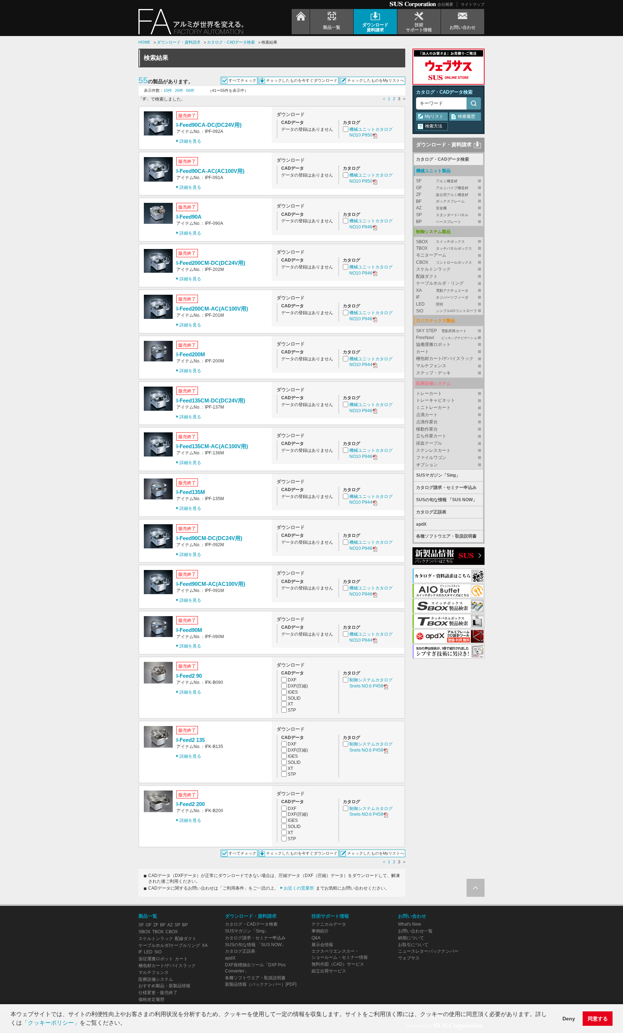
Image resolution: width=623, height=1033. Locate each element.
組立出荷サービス (329, 971)
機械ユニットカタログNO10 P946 (371, 270)
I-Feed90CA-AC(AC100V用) (210, 171)
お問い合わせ (412, 916)
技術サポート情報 (330, 916)
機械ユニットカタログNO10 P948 (371, 224)
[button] (128, 1024)
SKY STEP (441, 330)
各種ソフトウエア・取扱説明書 (446, 536)
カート (422, 351)
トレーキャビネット (435, 400)
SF (437, 180)
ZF (442, 194)
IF (442, 297)
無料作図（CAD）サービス (338, 964)
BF (440, 201)
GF (442, 187)
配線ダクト (427, 276)
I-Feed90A (189, 217)
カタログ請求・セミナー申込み (446, 487)
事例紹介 (320, 931)
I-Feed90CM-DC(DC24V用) (209, 538)
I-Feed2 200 (190, 804)
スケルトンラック (433, 269)
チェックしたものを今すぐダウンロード (301, 80)
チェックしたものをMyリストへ (375, 80)
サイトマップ (473, 4)
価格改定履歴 (151, 999)
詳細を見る (190, 141)
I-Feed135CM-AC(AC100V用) (212, 446)
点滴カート (427, 414)
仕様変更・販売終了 (157, 992)
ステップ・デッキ (433, 372)
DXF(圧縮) (298, 686)
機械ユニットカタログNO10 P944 (371, 362)
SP (442, 214)
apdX (421, 524)
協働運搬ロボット (433, 344)
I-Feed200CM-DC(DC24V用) (210, 263)
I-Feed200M (190, 354)
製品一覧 (147, 916)
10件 (168, 90)
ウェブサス (409, 958)
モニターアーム (431, 255)
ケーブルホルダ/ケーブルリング (169, 945)
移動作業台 (427, 429)
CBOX (444, 262)
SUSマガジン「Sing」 (438, 475)
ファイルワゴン (431, 457)
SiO (446, 310)
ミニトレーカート (433, 407)
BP (438, 221)
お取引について (413, 944)
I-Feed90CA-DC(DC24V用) (209, 125)
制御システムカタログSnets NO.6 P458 (371, 683)
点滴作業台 (427, 421)
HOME (144, 42)
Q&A (316, 937)
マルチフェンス (431, 365)
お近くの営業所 (299, 888)
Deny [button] (568, 1018)
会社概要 (445, 4)
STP (292, 710)
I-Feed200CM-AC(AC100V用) (212, 309)
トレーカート (429, 393)
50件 (190, 90)
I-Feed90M (189, 630)
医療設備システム (155, 979)
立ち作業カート (431, 435)
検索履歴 (466, 116)
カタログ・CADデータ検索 (231, 42)
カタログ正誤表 (431, 512)
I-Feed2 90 (189, 676)
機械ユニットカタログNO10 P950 (371, 132)
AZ (431, 207)
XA (442, 290)
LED (429, 304)
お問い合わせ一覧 (415, 931)
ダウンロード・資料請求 (178, 42)
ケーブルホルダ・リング (440, 283)
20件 (179, 90)
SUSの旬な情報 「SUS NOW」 (446, 499)
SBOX (440, 241)
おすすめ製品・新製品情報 (164, 985)
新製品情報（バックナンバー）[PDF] (260, 984)
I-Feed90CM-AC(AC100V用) (210, 584)
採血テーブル (429, 443)
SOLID (294, 698)
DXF (292, 679)
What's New (409, 924)
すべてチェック (242, 80)
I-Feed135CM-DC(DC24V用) (210, 400)
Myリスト (434, 116)
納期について (411, 937)
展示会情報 (322, 944)
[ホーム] (301, 21)
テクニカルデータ (329, 924)
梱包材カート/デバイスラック (444, 358)
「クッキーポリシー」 (51, 1023)
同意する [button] (598, 1018)
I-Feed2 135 (190, 740)
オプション (427, 464)
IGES (293, 692)
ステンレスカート (433, 450)
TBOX (444, 248)
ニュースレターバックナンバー (428, 951)
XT (290, 704)
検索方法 (433, 126)
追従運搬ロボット (155, 958)
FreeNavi (448, 337)
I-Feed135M (190, 492)
